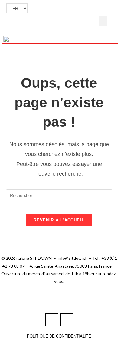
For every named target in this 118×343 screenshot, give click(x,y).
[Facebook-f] (51, 319)
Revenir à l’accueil (59, 220)
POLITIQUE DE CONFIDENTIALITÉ (59, 336)
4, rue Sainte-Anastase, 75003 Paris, (64, 266)
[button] (103, 21)
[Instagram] (66, 319)
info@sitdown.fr (73, 258)
